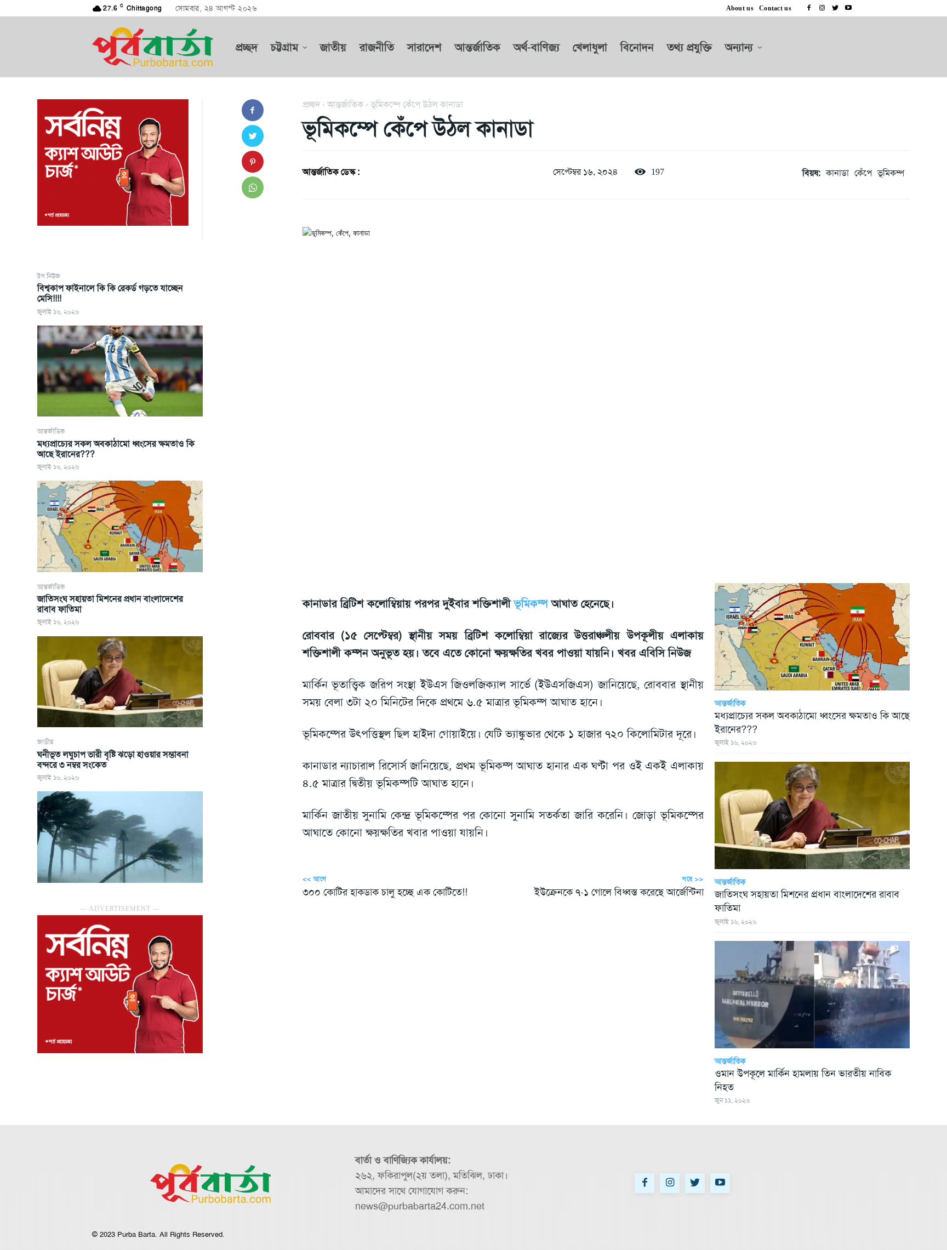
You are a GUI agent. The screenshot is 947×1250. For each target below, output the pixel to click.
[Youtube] (848, 8)
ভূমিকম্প (890, 173)
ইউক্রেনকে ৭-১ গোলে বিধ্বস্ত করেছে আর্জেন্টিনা (619, 892)
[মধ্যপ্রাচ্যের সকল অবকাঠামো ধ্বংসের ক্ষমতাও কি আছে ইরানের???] (120, 526)
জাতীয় (45, 742)
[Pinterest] (253, 162)
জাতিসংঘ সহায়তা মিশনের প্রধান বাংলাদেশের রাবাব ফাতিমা (110, 604)
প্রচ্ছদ (311, 104)
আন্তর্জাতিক (51, 431)
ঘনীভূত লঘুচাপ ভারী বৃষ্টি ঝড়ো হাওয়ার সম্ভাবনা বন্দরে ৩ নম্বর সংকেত (113, 759)
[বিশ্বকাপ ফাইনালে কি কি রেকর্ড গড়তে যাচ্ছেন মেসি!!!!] (120, 371)
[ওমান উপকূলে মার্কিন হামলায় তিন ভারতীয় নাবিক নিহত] (812, 994)
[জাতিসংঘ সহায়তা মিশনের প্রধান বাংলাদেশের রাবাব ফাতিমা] (120, 681)
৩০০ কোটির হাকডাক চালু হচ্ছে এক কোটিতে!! (385, 892)
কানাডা (837, 173)
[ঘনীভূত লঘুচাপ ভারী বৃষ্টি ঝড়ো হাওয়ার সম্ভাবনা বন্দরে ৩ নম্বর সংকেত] (120, 836)
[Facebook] (808, 8)
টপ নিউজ (48, 276)
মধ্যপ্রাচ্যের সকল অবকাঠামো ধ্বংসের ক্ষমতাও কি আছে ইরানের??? (116, 449)
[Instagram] (822, 8)
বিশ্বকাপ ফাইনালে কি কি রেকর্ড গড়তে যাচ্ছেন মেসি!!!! (110, 293)
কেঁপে (863, 173)
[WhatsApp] (253, 187)
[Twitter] (835, 8)
